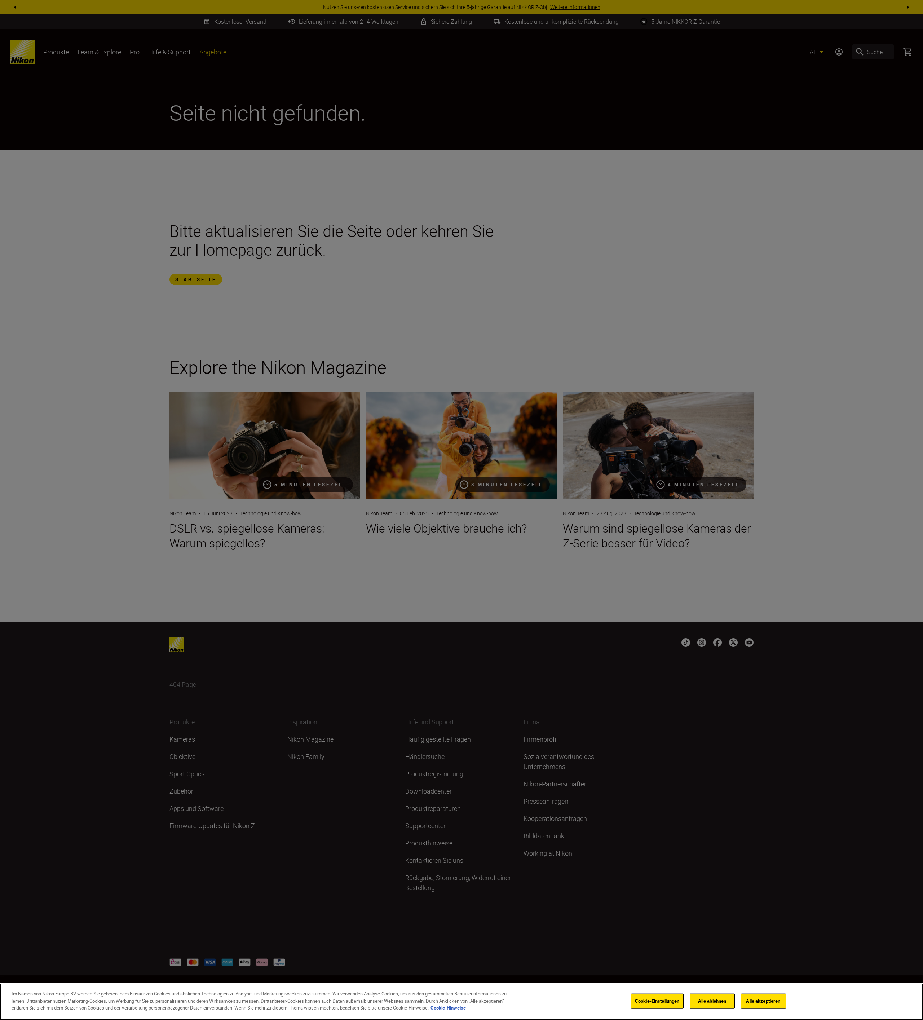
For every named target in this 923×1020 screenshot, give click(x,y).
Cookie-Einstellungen (657, 1001)
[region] (461, 1001)
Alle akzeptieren (763, 1001)
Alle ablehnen (712, 1001)
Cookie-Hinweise (448, 1007)
